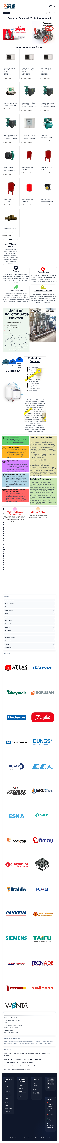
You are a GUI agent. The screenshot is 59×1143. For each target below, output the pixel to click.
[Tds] (16, 963)
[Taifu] (42, 938)
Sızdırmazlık (8, 640)
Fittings (7, 617)
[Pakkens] (16, 914)
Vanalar (7, 644)
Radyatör (7, 627)
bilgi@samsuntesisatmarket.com (50, 1127)
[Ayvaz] (42, 668)
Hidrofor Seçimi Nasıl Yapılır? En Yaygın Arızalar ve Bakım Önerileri (23, 1059)
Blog (20, 1096)
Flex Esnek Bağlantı (16, 290)
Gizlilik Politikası (35, 1084)
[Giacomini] (16, 864)
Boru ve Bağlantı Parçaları (15, 474)
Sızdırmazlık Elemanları (43, 291)
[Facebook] (52, 1080)
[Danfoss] (42, 717)
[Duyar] (16, 766)
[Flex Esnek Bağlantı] (16, 287)
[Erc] (42, 791)
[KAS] (42, 889)
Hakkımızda (21, 1088)
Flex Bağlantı (8, 620)
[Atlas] (16, 668)
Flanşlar (16, 271)
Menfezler (7, 634)
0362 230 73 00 (14, 1018)
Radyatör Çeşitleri (13, 437)
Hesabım (21, 1091)
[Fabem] (42, 815)
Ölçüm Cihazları (9, 610)
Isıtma (6, 613)
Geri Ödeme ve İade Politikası (36, 1093)
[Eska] (16, 815)
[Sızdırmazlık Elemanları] (43, 287)
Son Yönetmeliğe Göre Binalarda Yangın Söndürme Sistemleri (22, 1066)
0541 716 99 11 (16, 1020)
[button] (6, 13)
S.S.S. (34, 1096)
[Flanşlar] (16, 268)
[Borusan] (42, 692)
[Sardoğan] (42, 914)
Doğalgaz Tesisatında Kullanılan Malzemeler (17, 1069)
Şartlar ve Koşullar (35, 1088)
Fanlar (6, 606)
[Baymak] (16, 692)
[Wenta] (16, 1005)
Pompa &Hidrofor (13, 447)
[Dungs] (42, 741)
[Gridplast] (42, 864)
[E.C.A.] (42, 766)
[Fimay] (42, 840)
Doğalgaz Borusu (9, 600)
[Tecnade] (42, 963)
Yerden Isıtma (8, 647)
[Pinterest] (48, 1083)
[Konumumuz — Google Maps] (52, 1083)
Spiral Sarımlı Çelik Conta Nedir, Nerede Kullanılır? (18, 1062)
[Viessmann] (42, 987)
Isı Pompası (8, 630)
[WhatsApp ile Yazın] (48, 1087)
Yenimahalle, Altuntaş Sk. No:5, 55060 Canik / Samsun (50, 1108)
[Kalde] (16, 889)
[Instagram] (48, 1080)
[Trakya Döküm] (16, 987)
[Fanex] (16, 840)
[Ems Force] (16, 791)
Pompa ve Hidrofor (10, 637)
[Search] (55, 12)
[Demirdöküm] (16, 741)
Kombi (6, 1105)
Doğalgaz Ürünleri (9, 603)
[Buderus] (16, 717)
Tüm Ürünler (8, 1111)
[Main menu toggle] (54, 6)
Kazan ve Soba (9, 623)
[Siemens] (16, 938)
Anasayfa (21, 1085)
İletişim (20, 1094)
